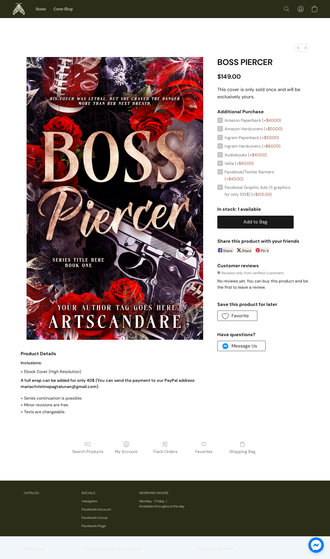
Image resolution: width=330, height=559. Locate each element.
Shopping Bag (242, 451)
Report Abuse (34, 548)
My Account (126, 451)
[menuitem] (298, 48)
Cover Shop (63, 9)
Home (41, 9)
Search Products (87, 451)
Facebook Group (94, 518)
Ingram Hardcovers (252, 146)
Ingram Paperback (252, 137)
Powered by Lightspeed (215, 548)
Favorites (203, 451)
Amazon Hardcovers (254, 129)
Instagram (89, 501)
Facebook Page (93, 526)
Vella (239, 163)
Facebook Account (96, 509)
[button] (18, 9)
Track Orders (165, 451)
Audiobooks (246, 155)
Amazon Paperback (253, 120)
